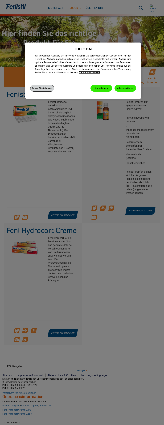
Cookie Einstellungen (42, 88)
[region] (83, 71)
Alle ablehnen (101, 88)
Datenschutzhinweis (89, 72)
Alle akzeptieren (125, 88)
